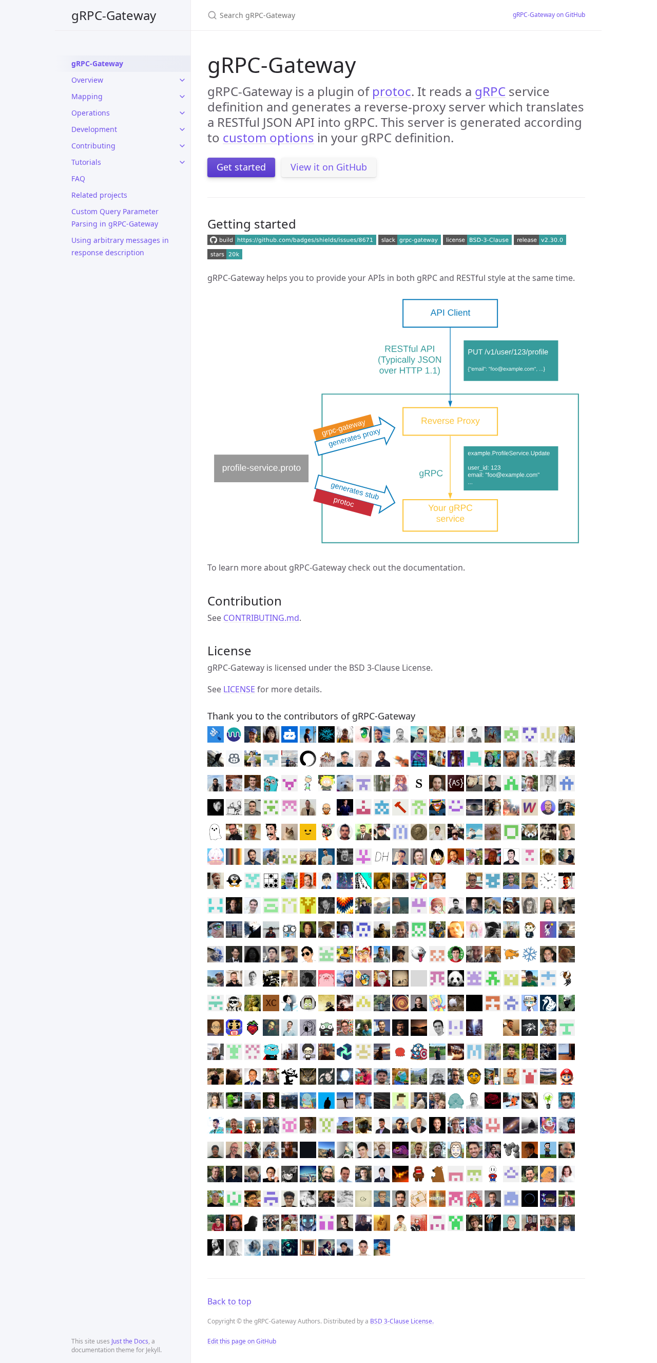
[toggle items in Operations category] (182, 113)
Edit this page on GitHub (241, 1341)
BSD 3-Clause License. (402, 1321)
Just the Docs (129, 1341)
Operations (90, 113)
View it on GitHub (329, 167)
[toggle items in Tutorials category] (182, 162)
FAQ (78, 178)
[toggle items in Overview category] (182, 80)
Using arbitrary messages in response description (120, 246)
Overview (87, 80)
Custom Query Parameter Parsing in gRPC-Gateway (115, 217)
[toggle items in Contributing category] (182, 146)
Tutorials (86, 162)
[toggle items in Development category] (182, 129)
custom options (268, 137)
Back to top (229, 1301)
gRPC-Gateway (113, 15)
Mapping (87, 96)
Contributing (93, 145)
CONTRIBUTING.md (261, 617)
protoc (391, 91)
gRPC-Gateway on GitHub (549, 14)
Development (94, 129)
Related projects (99, 195)
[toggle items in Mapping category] (182, 96)
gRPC (490, 91)
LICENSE (239, 689)
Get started (241, 167)
